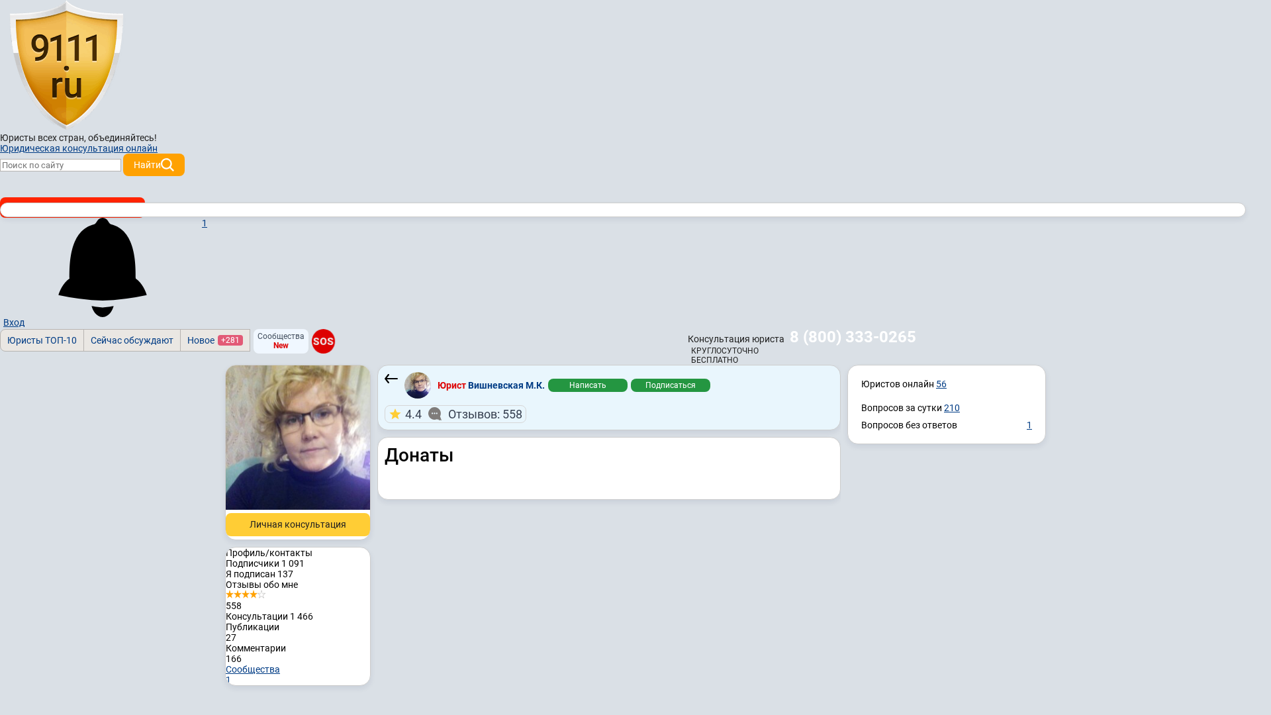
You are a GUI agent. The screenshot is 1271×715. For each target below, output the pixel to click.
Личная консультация (298, 524)
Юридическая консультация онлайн (79, 148)
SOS (323, 341)
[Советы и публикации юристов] (66, 65)
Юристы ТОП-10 (42, 340)
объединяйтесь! (122, 137)
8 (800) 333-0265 (853, 337)
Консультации (269, 616)
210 (952, 408)
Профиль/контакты (269, 553)
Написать (587, 385)
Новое (213, 340)
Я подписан (259, 574)
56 (941, 384)
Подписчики (265, 563)
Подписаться (670, 385)
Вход (13, 322)
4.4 (463, 414)
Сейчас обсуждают (132, 340)
